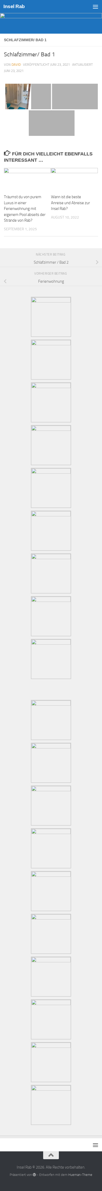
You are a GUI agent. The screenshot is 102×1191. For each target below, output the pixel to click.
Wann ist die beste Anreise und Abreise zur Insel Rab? (70, 203)
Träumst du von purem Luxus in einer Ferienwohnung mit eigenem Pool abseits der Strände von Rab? (25, 209)
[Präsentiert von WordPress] (34, 1174)
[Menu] (95, 6)
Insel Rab (14, 6)
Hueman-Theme (80, 1175)
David (16, 64)
